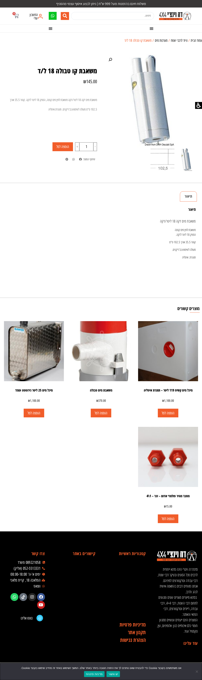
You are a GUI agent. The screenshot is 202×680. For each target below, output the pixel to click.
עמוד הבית (196, 40)
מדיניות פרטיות (94, 674)
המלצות (76, 605)
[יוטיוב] (41, 605)
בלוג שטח (76, 589)
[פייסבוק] (41, 597)
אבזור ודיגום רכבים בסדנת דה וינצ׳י (126, 565)
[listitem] (80, 159)
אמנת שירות (76, 613)
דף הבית (76, 565)
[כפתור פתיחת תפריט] (151, 28)
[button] (16, 16)
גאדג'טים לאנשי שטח (126, 597)
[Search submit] (65, 16)
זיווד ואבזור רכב (126, 573)
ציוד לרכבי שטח (179, 40)
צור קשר (76, 621)
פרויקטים (76, 597)
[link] (175, 15)
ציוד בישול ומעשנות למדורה (126, 605)
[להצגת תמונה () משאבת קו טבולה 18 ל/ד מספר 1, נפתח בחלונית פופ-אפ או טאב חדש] (150, 100)
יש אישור (113, 674)
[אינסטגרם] (32, 597)
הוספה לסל (62, 146)
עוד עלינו (190, 643)
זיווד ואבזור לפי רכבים (126, 613)
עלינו (76, 581)
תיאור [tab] (188, 196)
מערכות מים (161, 40)
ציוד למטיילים (126, 589)
